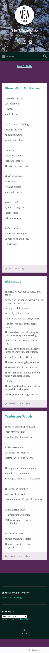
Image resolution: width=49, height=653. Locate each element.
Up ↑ (24, 633)
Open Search (44, 56)
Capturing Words (19, 416)
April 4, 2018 (13, 269)
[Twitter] (18, 42)
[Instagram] (24, 42)
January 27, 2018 (15, 556)
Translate (25, 619)
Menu (10, 56)
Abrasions (13, 281)
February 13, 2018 (15, 403)
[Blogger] (30, 42)
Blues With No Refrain (23, 88)
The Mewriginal (24, 30)
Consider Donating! (12, 597)
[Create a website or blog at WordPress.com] (24, 630)
